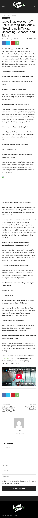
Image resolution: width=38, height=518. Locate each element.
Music (8, 15)
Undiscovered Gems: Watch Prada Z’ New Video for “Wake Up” (8, 409)
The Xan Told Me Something (30, 408)
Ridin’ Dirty (6, 358)
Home (3, 15)
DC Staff (6, 38)
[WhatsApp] (17, 43)
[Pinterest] (13, 43)
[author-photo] (19, 427)
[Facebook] (4, 43)
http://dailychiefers (19, 433)
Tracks (14, 15)
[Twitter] (8, 43)
